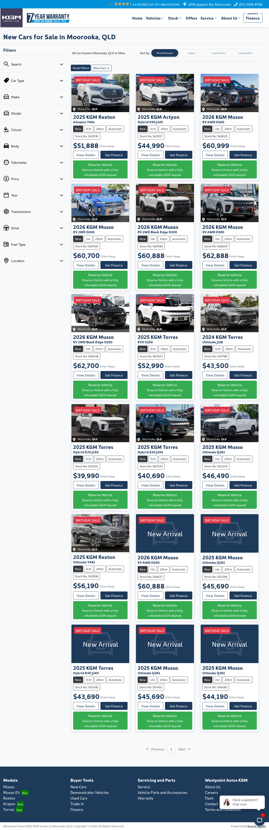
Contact (211, 803)
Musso (9, 786)
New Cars (78, 786)
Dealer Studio (256, 826)
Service (207, 18)
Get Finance (114, 154)
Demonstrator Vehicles (89, 792)
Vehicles (153, 18)
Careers (211, 792)
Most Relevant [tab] (165, 53)
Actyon (9, 803)
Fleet (209, 798)
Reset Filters (81, 68)
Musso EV (11, 792)
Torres (8, 809)
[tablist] (205, 53)
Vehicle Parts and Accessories (162, 792)
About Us (229, 18)
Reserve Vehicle (100, 169)
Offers (191, 18)
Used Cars (78, 798)
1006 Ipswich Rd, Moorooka (209, 4)
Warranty (145, 798)
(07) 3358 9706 (250, 4)
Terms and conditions (223, 809)
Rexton (9, 798)
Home (137, 18)
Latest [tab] (191, 53)
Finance (253, 18)
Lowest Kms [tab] (245, 53)
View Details (85, 154)
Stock (173, 18)
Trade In (77, 803)
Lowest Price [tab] (218, 53)
